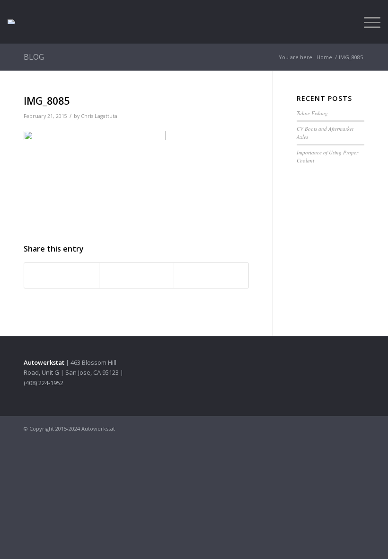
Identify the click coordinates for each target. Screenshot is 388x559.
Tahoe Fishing (312, 113)
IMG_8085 (47, 101)
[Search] (345, 21)
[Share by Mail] (211, 275)
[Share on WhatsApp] (136, 275)
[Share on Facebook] (61, 275)
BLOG (34, 57)
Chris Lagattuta (99, 116)
